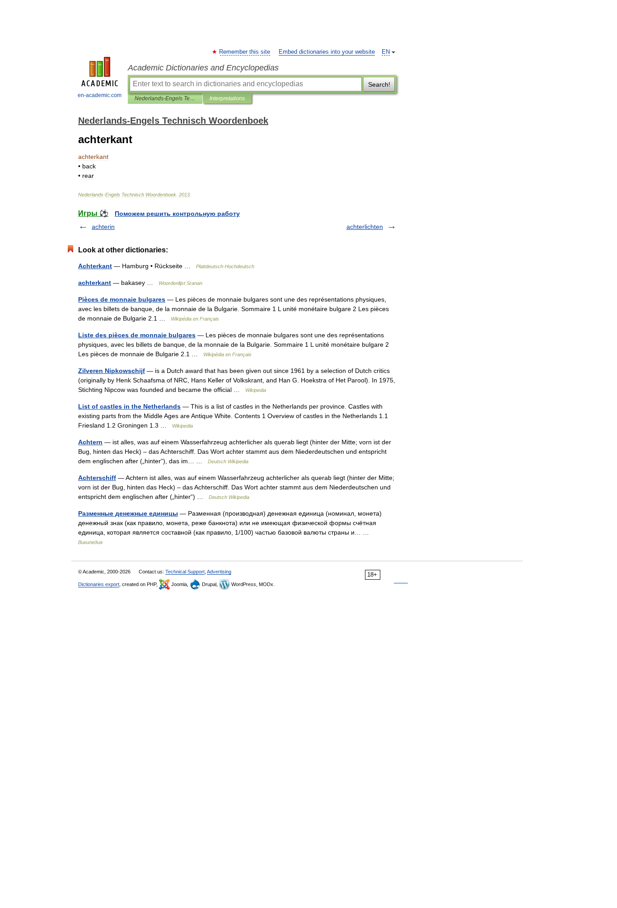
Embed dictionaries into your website (327, 52)
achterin (103, 226)
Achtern (90, 442)
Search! (379, 84)
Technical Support (185, 571)
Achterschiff (97, 477)
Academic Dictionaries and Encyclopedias (203, 67)
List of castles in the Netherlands (129, 406)
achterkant (94, 282)
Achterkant (95, 266)
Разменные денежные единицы (128, 513)
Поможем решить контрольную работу (177, 213)
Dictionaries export (98, 584)
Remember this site (245, 52)
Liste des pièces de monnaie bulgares (137, 335)
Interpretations (227, 98)
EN (386, 52)
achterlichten (364, 226)
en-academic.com (100, 95)
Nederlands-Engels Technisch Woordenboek (165, 98)
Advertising (219, 571)
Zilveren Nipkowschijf (111, 370)
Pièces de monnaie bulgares (121, 299)
